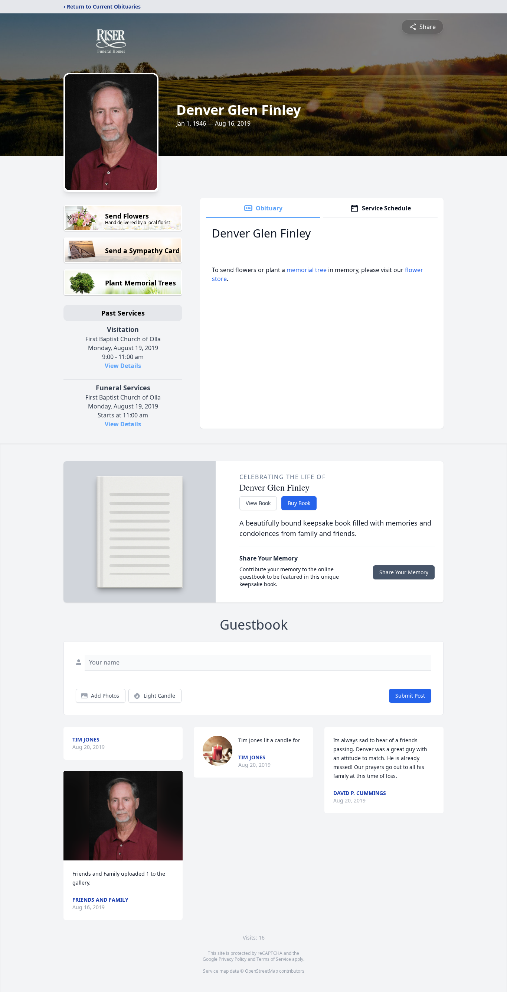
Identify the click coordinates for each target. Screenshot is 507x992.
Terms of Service (273, 959)
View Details (123, 366)
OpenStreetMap (261, 971)
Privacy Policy (232, 959)
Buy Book (299, 503)
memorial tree (307, 270)
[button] (123, 815)
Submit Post (410, 695)
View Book (258, 503)
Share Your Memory (403, 572)
